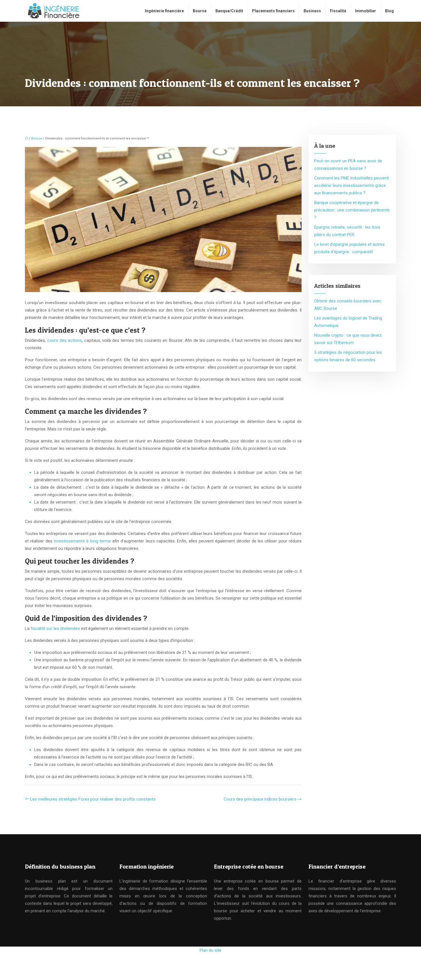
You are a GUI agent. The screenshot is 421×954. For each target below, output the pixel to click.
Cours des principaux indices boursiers (260, 799)
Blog (389, 11)
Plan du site (210, 950)
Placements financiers (273, 11)
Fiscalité (338, 11)
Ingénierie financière (164, 11)
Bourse (199, 11)
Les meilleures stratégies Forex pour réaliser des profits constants (93, 799)
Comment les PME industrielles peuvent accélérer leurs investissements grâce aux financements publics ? (351, 185)
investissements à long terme (82, 541)
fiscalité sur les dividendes (55, 628)
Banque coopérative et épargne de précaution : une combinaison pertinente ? (352, 210)
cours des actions (64, 340)
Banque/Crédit (229, 11)
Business (312, 11)
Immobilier (365, 11)
